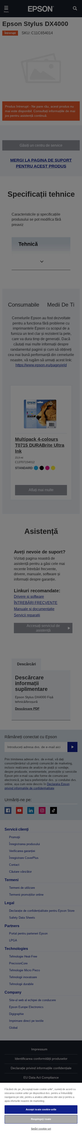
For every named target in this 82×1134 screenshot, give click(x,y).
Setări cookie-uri (41, 1128)
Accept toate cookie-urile (41, 1109)
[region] (41, 1108)
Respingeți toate (41, 1119)
